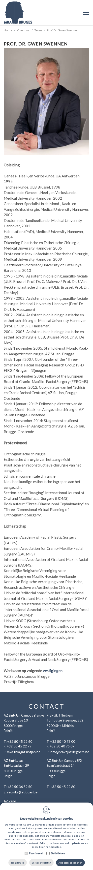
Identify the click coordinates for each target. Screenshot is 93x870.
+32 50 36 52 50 (19, 787)
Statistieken (58, 853)
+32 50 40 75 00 (62, 741)
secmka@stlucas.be (22, 792)
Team (38, 30)
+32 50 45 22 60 (19, 741)
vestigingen (52, 670)
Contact (47, 706)
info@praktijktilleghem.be (69, 752)
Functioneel (36, 853)
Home (8, 30)
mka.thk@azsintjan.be (23, 752)
